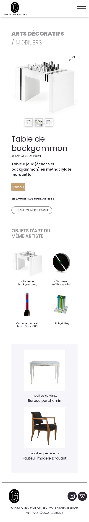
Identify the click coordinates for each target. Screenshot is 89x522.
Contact (57, 512)
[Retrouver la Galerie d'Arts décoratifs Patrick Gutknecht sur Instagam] (72, 496)
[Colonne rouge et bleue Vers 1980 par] (27, 304)
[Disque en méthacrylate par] (61, 263)
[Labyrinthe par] (61, 304)
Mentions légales (38, 512)
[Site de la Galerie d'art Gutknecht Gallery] (15, 8)
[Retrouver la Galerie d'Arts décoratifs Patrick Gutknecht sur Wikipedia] (82, 496)
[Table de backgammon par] (27, 263)
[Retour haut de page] (14, 496)
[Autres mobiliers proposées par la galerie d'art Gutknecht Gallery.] (44, 427)
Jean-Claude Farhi (32, 210)
